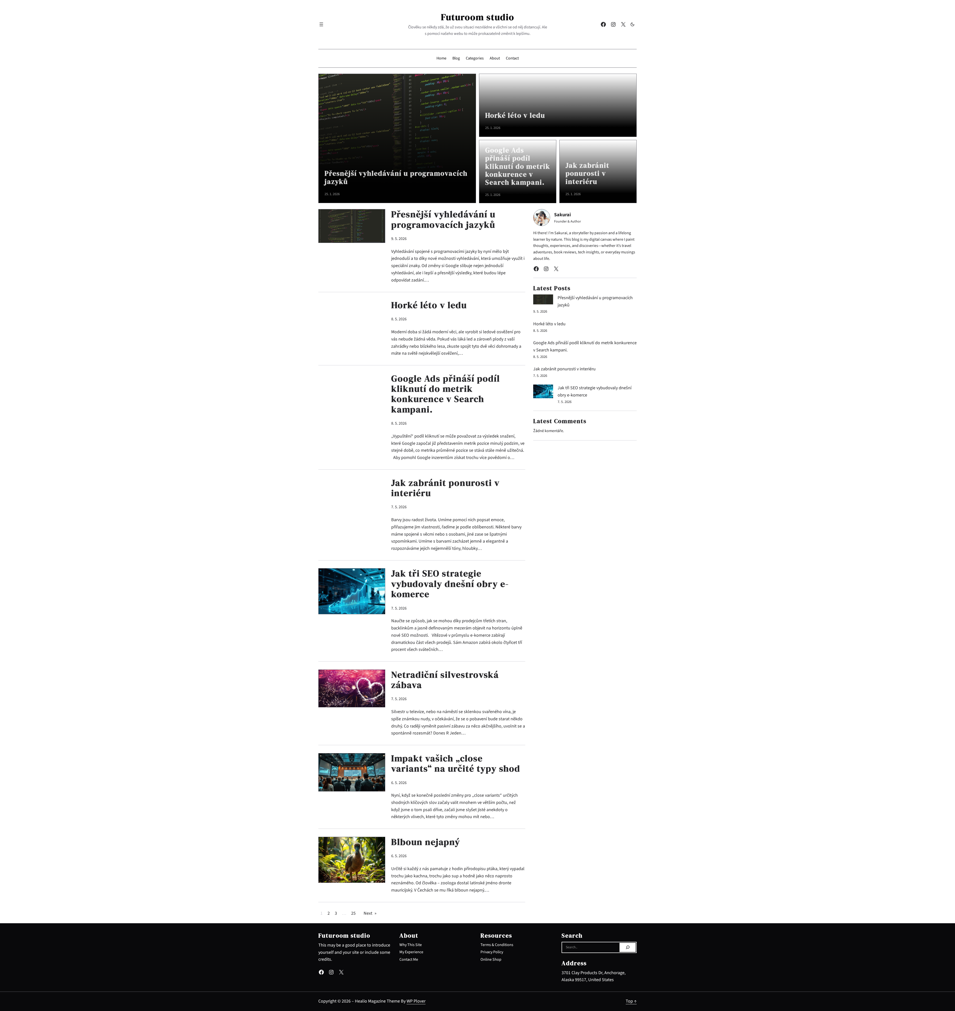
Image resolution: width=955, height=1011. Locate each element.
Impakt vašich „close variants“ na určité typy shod (455, 763)
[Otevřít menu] (321, 24)
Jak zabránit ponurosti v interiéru (587, 173)
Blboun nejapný (425, 842)
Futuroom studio (477, 17)
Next (370, 913)
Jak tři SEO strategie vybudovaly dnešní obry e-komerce (450, 583)
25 (353, 913)
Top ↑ (631, 1001)
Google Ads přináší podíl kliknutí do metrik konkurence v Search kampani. (517, 166)
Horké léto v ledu (515, 115)
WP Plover (416, 1001)
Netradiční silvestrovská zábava (445, 680)
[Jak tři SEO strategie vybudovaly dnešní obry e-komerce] (543, 393)
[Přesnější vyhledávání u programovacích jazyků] (543, 300)
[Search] (628, 947)
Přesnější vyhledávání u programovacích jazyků (396, 177)
